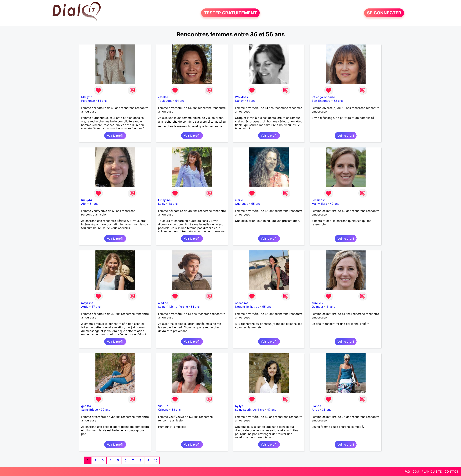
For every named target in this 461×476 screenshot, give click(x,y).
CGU (416, 471)
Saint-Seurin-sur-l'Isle (249, 409)
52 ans (338, 100)
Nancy (239, 100)
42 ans (334, 203)
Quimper (317, 306)
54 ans (179, 100)
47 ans (271, 409)
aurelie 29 (318, 303)
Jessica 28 (319, 200)
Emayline (164, 200)
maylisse (87, 303)
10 (155, 460)
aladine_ (163, 303)
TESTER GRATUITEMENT (230, 12)
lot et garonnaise (323, 97)
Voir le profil (115, 135)
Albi (83, 203)
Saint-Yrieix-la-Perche (173, 306)
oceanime (241, 303)
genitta (86, 406)
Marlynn (86, 97)
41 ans (330, 306)
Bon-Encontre (321, 100)
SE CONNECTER (384, 12)
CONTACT (451, 471)
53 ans (176, 409)
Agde (84, 306)
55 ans (255, 203)
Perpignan (88, 100)
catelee (163, 97)
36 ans (326, 409)
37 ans (95, 306)
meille (239, 200)
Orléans (163, 409)
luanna (316, 406)
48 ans (173, 203)
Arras (315, 409)
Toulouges (165, 100)
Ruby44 (86, 200)
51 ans (102, 100)
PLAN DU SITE (432, 471)
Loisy (161, 203)
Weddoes (241, 97)
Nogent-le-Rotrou (247, 306)
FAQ (407, 471)
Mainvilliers (319, 203)
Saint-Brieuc (89, 409)
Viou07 (163, 406)
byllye (239, 406)
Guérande (241, 203)
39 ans (105, 409)
